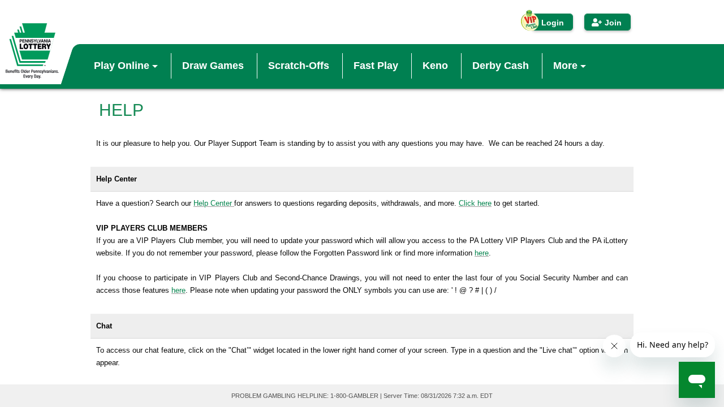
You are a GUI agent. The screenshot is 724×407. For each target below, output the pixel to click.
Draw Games (213, 65)
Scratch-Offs (298, 65)
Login (552, 22)
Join (613, 22)
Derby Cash (500, 65)
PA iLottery (32, 51)
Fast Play (376, 65)
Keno (435, 65)
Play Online (123, 65)
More (566, 65)
